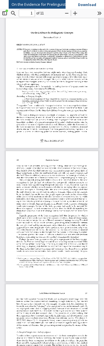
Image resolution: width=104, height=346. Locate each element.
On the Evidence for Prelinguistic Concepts (49, 4)
